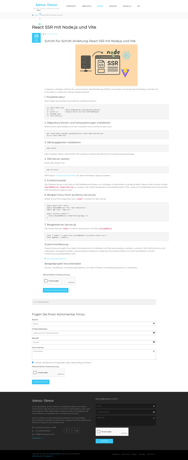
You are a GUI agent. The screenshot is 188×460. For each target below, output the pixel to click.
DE (138, 6)
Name (35, 320)
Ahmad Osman (52, 34)
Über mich (86, 6)
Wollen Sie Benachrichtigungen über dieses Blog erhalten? (63, 363)
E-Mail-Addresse (39, 329)
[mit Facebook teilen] (36, 13)
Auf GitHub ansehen (56, 259)
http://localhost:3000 (65, 175)
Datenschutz (37, 456)
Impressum (48, 456)
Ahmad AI (127, 6)
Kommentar (38, 347)
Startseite (71, 6)
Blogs (100, 6)
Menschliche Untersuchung (56, 275)
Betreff (35, 338)
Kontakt (113, 6)
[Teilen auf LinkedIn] (36, 23)
